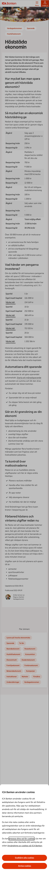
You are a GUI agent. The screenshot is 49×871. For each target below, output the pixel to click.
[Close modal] (24, 435)
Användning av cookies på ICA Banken (24, 845)
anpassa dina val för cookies (21, 838)
